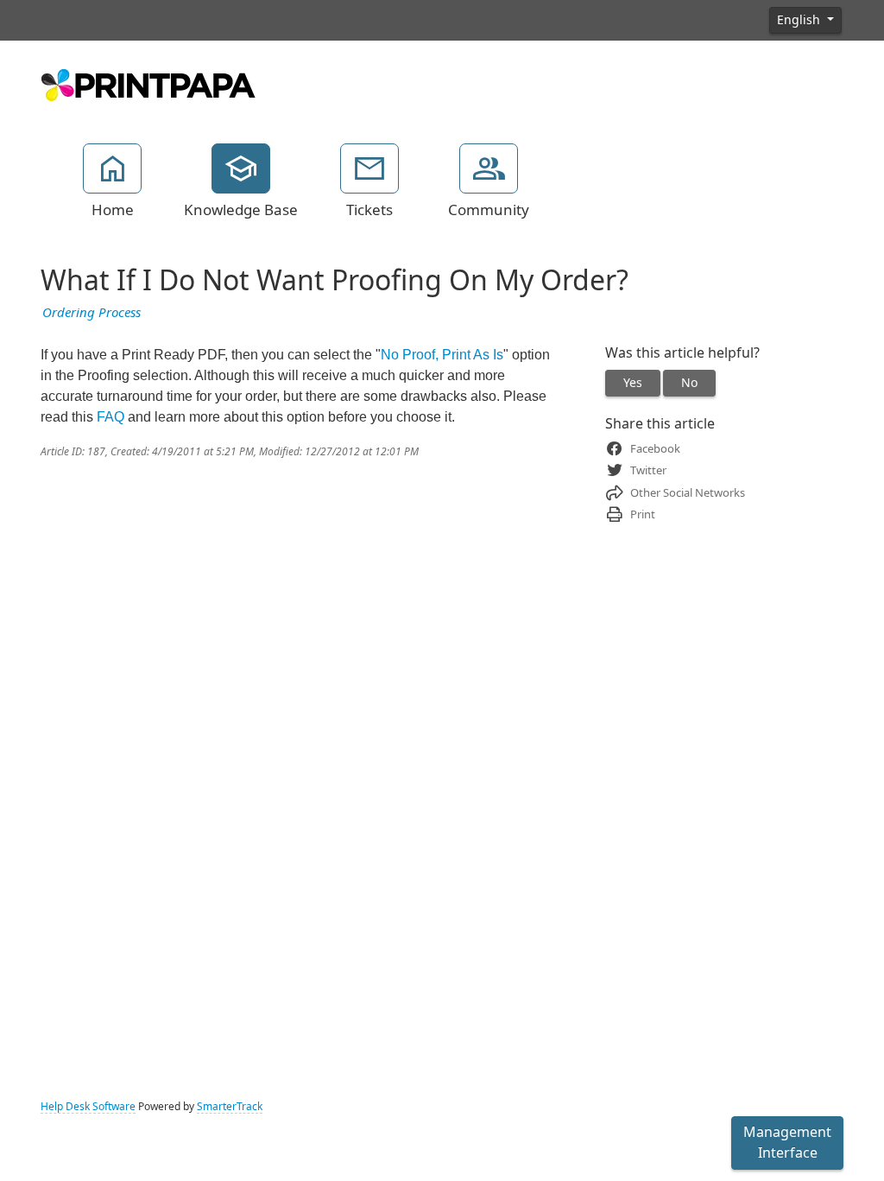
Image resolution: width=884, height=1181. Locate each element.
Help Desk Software (88, 1107)
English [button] (800, 20)
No (689, 383)
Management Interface (787, 1142)
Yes (632, 383)
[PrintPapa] (148, 83)
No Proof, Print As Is (442, 354)
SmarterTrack (229, 1107)
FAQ (110, 417)
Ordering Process (91, 313)
